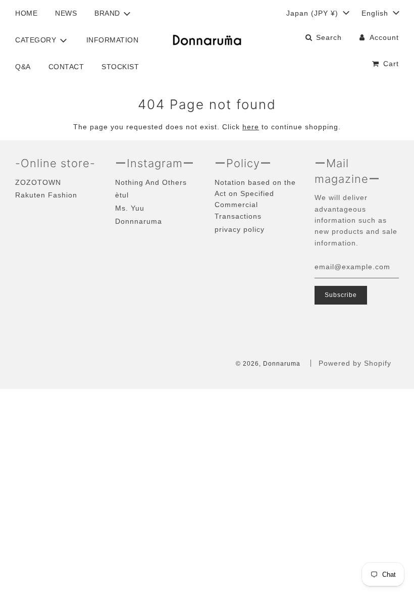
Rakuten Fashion (46, 195)
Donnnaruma (138, 221)
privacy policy (240, 229)
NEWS (66, 13)
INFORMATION (112, 40)
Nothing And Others (151, 182)
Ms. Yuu (129, 208)
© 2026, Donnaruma (268, 363)
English (376, 13)
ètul (122, 195)
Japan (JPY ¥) (313, 13)
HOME (26, 13)
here (250, 127)
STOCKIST (120, 67)
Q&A (23, 67)
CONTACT (66, 67)
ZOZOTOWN (38, 182)
